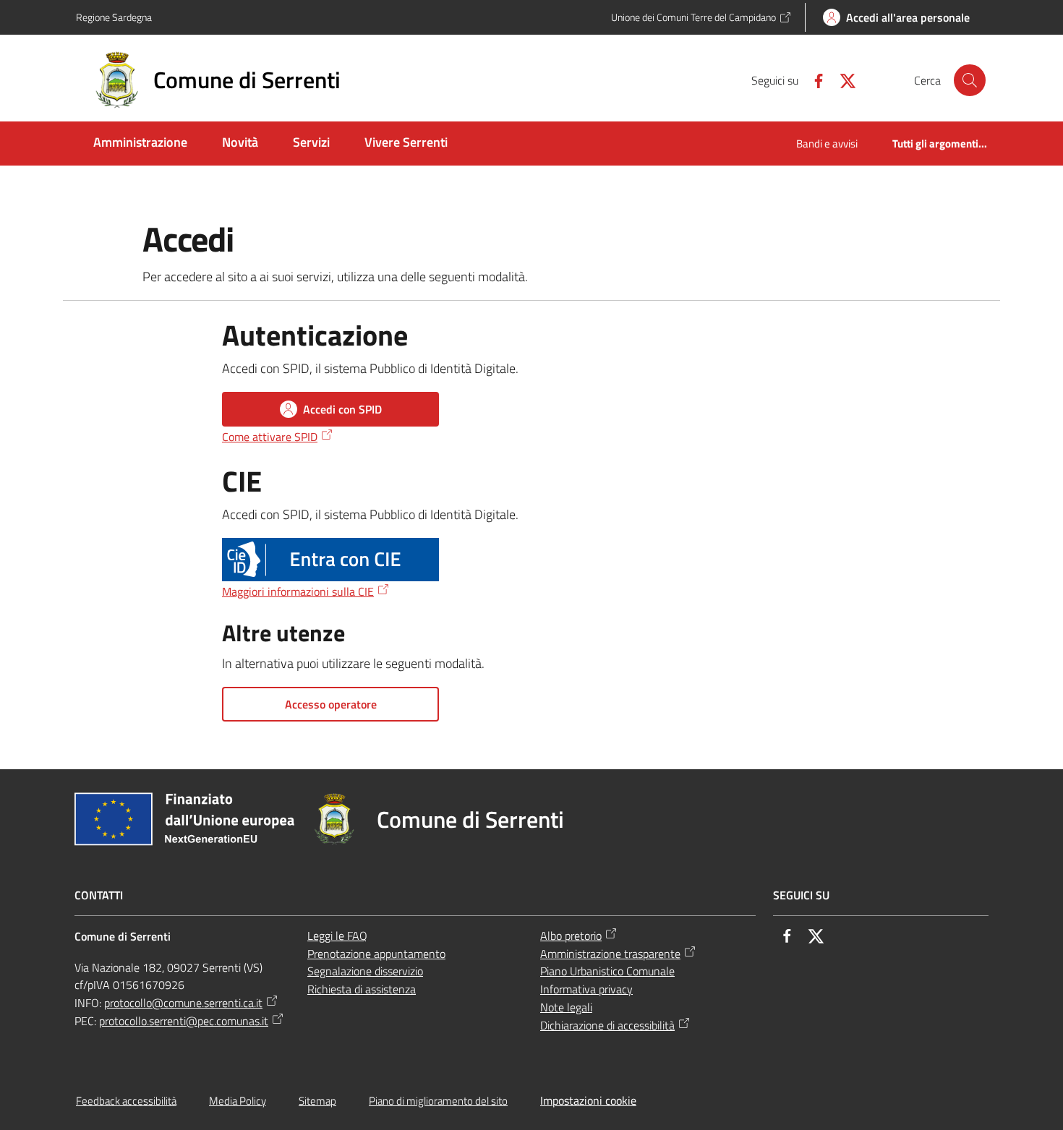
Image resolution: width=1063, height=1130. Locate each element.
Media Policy (237, 1100)
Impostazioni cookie (588, 1100)
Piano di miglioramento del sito (438, 1100)
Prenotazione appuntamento (376, 953)
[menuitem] (140, 143)
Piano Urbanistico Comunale (607, 971)
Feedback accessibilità (126, 1100)
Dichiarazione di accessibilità (607, 1025)
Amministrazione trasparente (610, 953)
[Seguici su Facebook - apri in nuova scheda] (812, 79)
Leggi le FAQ (337, 935)
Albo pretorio (571, 935)
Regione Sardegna (114, 17)
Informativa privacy (586, 989)
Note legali (566, 1007)
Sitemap (317, 1100)
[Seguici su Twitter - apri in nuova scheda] (841, 79)
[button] (969, 80)
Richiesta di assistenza (361, 989)
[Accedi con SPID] (330, 559)
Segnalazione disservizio (365, 971)
